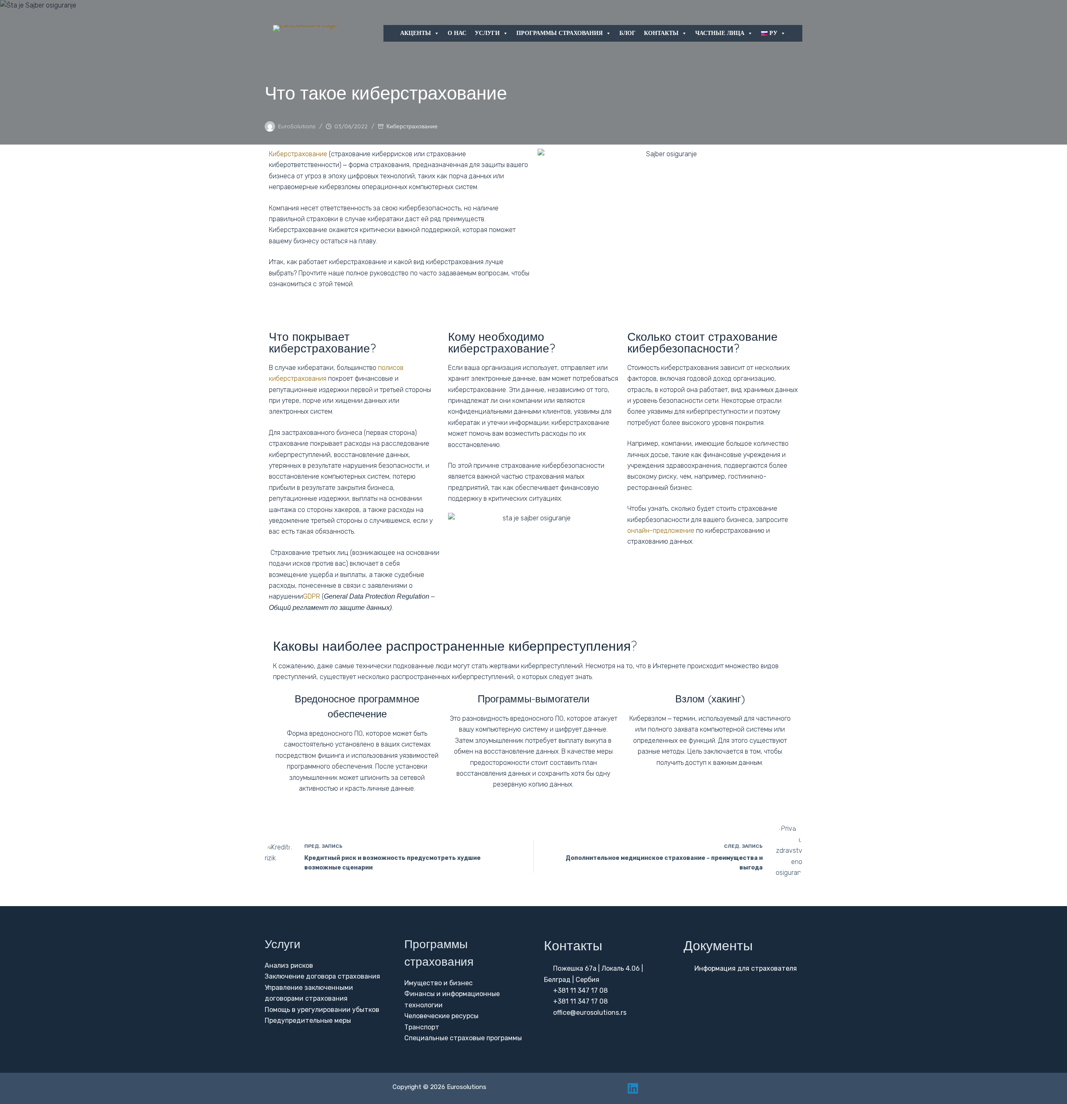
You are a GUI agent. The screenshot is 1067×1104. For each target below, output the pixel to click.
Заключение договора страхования (322, 976)
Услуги (487, 33)
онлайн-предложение (660, 531)
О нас (457, 33)
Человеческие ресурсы (441, 1016)
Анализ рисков (289, 965)
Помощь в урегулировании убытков (322, 1010)
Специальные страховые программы (463, 1038)
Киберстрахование (412, 126)
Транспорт (421, 1027)
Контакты (661, 33)
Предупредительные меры (308, 1020)
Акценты (415, 33)
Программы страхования (559, 33)
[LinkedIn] (633, 1088)
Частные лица (719, 33)
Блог (627, 33)
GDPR (311, 596)
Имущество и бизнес (438, 983)
